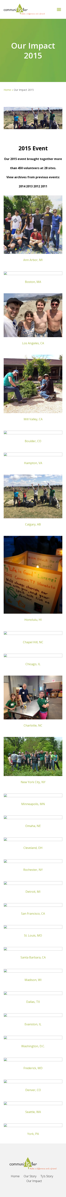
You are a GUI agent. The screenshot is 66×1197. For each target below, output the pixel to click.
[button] (59, 9)
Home (7, 90)
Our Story (30, 1176)
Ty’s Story (47, 1176)
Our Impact (34, 1181)
